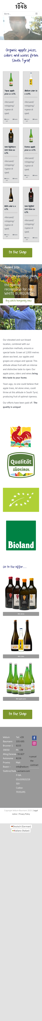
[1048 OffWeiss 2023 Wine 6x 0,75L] (11, 136)
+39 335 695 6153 (20, 741)
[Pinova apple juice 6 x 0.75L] (31, 136)
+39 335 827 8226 (20, 754)
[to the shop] (17, 249)
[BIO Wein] (21, 576)
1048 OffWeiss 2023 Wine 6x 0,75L (10, 150)
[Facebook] (34, 738)
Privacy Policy (24, 814)
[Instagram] (34, 743)
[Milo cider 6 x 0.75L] (11, 195)
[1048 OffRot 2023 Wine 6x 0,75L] (31, 195)
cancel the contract (34, 760)
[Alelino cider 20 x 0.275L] (31, 79)
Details (15, 119)
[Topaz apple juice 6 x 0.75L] (11, 79)
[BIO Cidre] (21, 619)
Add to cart (7, 120)
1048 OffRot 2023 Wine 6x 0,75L (30, 209)
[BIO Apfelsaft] (21, 661)
